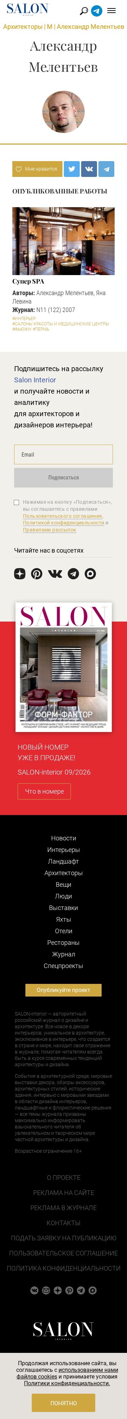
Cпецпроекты (63, 965)
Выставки (63, 907)
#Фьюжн (21, 329)
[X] (72, 169)
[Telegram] (106, 169)
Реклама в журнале (63, 1207)
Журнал (63, 954)
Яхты (63, 919)
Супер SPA (28, 281)
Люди (63, 896)
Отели (63, 931)
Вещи (63, 884)
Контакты (63, 1223)
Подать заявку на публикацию (63, 1238)
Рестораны (63, 942)
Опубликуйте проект (63, 990)
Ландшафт (63, 861)
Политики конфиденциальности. (67, 1383)
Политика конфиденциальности (64, 1268)
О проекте (63, 1177)
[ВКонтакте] (89, 169)
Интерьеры (63, 849)
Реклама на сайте (63, 1192)
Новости (63, 838)
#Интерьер (24, 319)
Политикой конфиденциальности (63, 523)
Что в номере (44, 791)
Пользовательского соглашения (62, 516)
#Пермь (41, 329)
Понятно (63, 1403)
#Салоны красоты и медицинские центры (60, 324)
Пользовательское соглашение (63, 1253)
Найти (84, 11)
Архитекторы (23, 26)
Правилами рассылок (50, 530)
